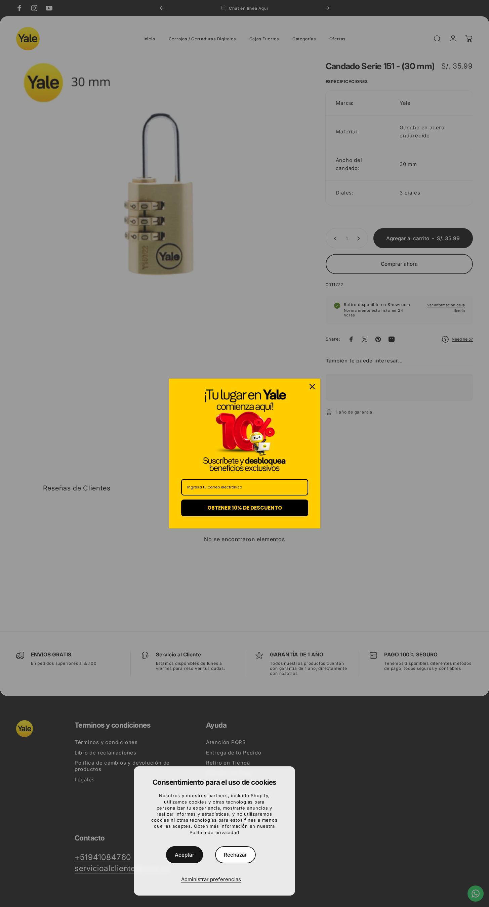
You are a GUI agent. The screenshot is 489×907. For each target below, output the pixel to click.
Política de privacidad (214, 832)
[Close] (312, 387)
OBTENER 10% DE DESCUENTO (244, 507)
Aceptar (184, 855)
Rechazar (235, 855)
